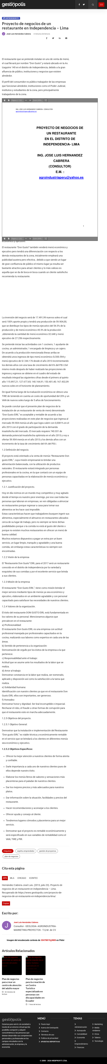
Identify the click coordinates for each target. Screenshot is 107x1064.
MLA (12, 878)
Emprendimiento (12, 18)
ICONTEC (33, 878)
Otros (96, 1034)
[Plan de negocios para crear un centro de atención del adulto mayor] (12, 965)
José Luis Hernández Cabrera (18, 34)
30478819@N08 (48, 940)
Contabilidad (82, 1034)
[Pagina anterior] (5, 100)
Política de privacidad (49, 1038)
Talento (97, 1038)
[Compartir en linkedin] (60, 38)
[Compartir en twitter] (53, 38)
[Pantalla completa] (46, 100)
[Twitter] (84, 5)
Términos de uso (47, 1035)
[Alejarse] (26, 100)
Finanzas (80, 1047)
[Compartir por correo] (66, 38)
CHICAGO (21, 878)
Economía (81, 1038)
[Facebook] (79, 5)
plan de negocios (11, 856)
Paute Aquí (45, 1024)
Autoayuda (81, 1030)
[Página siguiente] (9, 100)
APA (5, 878)
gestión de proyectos (47, 851)
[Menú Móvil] (101, 4)
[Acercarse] (30, 100)
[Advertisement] (49, 48)
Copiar (6, 903)
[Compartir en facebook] (47, 38)
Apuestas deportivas (50, 1042)
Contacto (45, 1031)
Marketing (98, 1024)
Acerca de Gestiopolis (49, 1028)
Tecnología (98, 1041)
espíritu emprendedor (25, 851)
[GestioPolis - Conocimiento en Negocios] (12, 1019)
